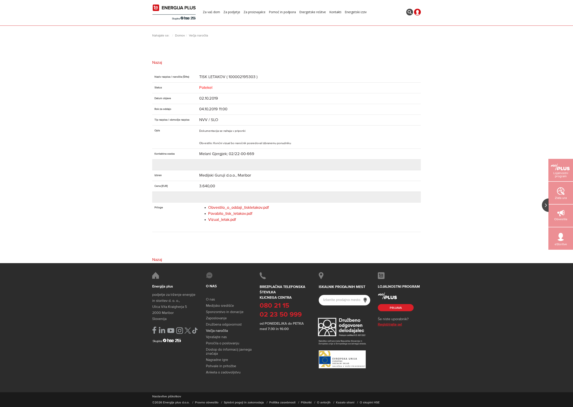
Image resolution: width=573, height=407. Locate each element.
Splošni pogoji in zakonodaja (244, 402)
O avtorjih (324, 402)
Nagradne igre (217, 360)
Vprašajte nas (216, 337)
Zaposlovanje (216, 318)
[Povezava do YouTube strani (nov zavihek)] (171, 331)
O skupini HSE (370, 402)
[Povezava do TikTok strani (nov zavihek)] (195, 330)
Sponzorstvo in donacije (225, 312)
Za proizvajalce (254, 12)
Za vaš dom (211, 12)
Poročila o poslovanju (222, 343)
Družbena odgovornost (224, 324)
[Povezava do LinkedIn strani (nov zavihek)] (162, 330)
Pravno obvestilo (206, 402)
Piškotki (306, 402)
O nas (210, 299)
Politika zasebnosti (282, 402)
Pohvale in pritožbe (221, 366)
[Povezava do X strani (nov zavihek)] (187, 330)
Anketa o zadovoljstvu (223, 372)
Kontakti (335, 12)
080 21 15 (274, 306)
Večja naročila (217, 331)
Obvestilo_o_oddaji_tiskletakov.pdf (238, 208)
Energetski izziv (356, 12)
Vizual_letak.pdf (222, 220)
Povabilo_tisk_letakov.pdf (230, 214)
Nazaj (157, 63)
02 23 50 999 (281, 314)
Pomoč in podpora (282, 12)
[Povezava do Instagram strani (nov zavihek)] (180, 331)
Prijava (396, 307)
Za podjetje (231, 12)
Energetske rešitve (312, 12)
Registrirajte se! (390, 324)
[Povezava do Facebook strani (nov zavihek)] (154, 330)
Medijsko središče (220, 306)
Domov (180, 35)
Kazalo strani (345, 402)
